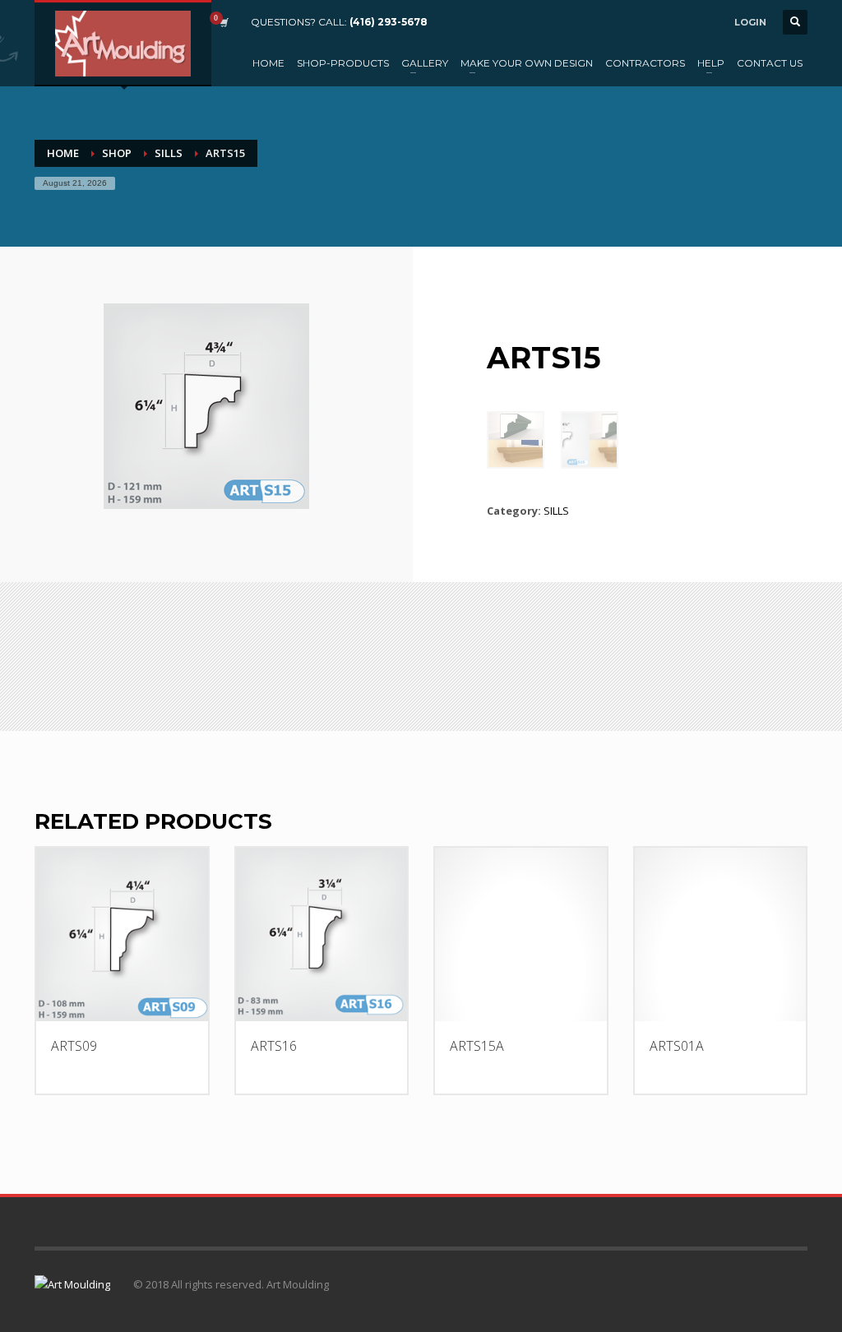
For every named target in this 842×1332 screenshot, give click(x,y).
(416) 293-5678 (388, 22)
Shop (117, 153)
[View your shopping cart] (222, 22)
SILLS (169, 153)
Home (63, 153)
